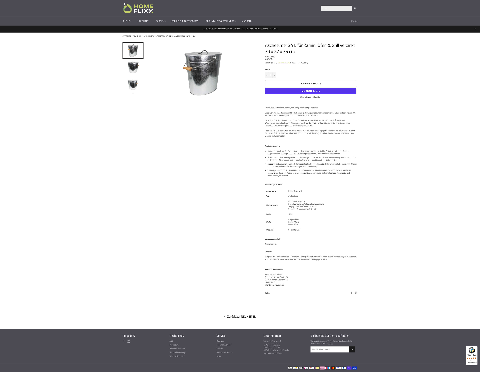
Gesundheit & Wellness (220, 21)
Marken (247, 21)
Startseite (126, 36)
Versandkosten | (284, 62)
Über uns (220, 340)
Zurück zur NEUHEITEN (241, 316)
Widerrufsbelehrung (177, 352)
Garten (160, 21)
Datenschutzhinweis (178, 348)
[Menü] (476, 347)
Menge (267, 70)
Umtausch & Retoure (224, 352)
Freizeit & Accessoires (185, 21)
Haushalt (143, 21)
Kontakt (219, 348)
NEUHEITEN (137, 36)
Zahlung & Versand (224, 344)
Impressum (174, 344)
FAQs (218, 356)
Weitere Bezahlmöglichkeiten (310, 97)
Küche (126, 21)
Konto (354, 21)
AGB (171, 340)
